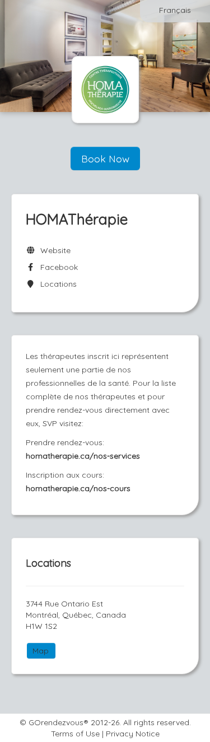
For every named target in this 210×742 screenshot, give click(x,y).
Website (53, 250)
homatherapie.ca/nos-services (83, 456)
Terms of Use (75, 734)
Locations (56, 284)
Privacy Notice (133, 734)
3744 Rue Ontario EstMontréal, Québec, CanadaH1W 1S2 (76, 615)
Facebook (57, 267)
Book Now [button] (105, 158)
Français (175, 10)
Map (40, 651)
